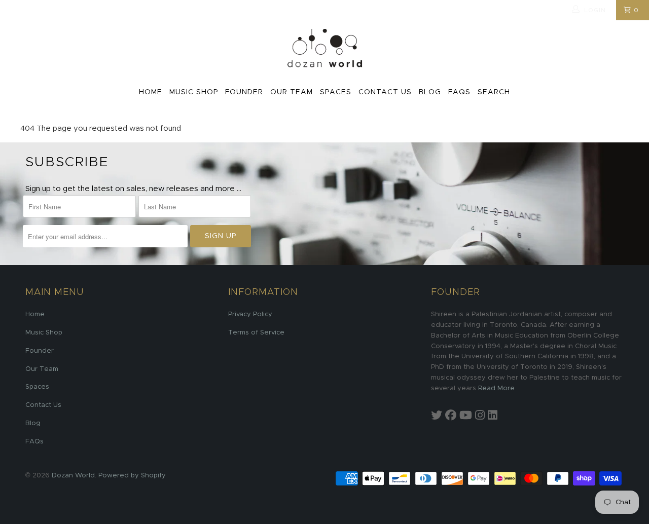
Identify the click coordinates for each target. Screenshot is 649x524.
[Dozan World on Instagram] (480, 415)
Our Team (291, 92)
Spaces (335, 92)
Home (150, 92)
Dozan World (73, 475)
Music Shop (193, 92)
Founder (244, 92)
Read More (496, 388)
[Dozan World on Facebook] (450, 415)
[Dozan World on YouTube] (465, 415)
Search (494, 92)
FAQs (459, 92)
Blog (430, 92)
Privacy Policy (250, 314)
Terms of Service (256, 332)
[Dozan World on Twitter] (436, 415)
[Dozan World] (324, 49)
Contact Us (385, 92)
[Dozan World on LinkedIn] (492, 415)
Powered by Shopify (132, 475)
